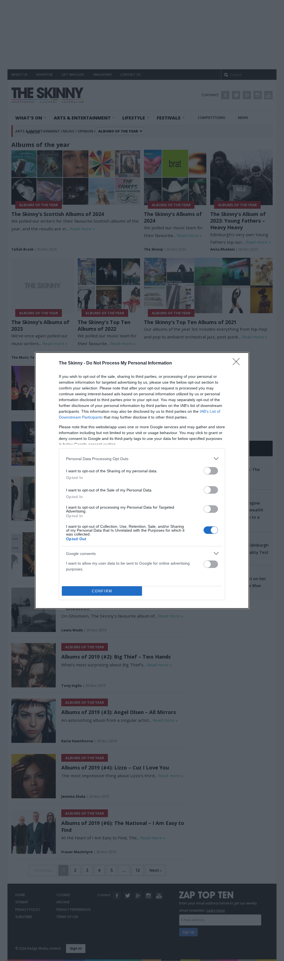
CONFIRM (102, 591)
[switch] (211, 471)
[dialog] (142, 480)
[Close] (238, 363)
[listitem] (142, 459)
